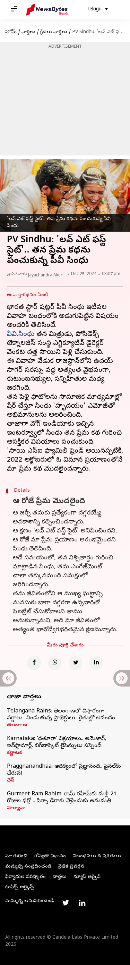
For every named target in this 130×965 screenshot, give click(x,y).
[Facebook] (34, 663)
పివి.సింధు (20, 334)
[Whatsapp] (55, 663)
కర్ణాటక (14, 753)
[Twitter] (76, 663)
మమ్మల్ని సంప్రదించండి (28, 866)
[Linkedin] (96, 663)
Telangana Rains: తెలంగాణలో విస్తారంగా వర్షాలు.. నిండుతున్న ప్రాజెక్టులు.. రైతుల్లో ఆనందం (61, 715)
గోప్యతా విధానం (50, 856)
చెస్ (10, 781)
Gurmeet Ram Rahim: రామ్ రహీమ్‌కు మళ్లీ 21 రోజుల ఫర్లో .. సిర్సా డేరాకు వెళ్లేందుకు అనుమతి (61, 798)
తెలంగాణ (17, 725)
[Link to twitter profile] (65, 903)
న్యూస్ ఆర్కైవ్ (87, 877)
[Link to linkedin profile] (82, 903)
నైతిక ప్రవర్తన (71, 866)
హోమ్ (11, 32)
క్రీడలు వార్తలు (53, 32)
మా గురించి (16, 856)
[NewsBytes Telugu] (47, 9)
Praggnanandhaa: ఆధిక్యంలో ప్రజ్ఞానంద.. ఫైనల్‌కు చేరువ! (64, 770)
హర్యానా (16, 808)
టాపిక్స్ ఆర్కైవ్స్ (19, 887)
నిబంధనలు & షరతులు (97, 856)
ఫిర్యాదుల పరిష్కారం (25, 877)
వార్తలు (28, 32)
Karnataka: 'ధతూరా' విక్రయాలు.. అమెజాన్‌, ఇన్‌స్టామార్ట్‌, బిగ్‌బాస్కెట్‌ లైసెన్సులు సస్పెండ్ (56, 742)
